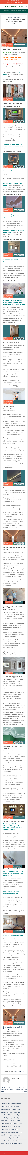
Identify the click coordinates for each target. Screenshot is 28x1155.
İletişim (24, 10)
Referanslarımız (16, 10)
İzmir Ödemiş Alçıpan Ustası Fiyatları (11, 1135)
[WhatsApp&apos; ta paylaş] (7, 1066)
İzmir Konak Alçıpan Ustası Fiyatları (10, 1141)
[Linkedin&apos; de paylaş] (20, 1066)
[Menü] (2, 6)
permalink (17, 1072)
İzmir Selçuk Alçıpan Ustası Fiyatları (10, 1126)
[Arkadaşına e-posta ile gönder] (15, 1066)
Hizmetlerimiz (5, 10)
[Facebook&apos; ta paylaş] (10, 1066)
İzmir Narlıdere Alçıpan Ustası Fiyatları (11, 1138)
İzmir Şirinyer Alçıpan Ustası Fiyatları (11, 1112)
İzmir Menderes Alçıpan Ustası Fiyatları (11, 1143)
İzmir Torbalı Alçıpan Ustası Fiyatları (10, 1120)
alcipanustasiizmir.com (13, 1061)
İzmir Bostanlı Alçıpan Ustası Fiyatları (11, 1109)
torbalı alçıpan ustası (14, 17)
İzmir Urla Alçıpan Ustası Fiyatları (10, 1106)
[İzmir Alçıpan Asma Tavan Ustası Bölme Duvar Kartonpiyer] (14, 6)
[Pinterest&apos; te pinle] (18, 1066)
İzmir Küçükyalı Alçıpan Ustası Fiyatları (11, 1117)
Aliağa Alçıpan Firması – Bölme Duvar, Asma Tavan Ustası (21, 1089)
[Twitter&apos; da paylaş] (12, 1066)
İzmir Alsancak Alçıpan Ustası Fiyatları (11, 1103)
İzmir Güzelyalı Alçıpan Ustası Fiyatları (11, 1115)
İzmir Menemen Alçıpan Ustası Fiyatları (11, 1123)
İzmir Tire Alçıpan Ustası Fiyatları (9, 1129)
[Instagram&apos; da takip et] (26, 6)
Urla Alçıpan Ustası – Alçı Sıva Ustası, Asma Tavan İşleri (7, 1089)
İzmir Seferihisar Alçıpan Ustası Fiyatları (11, 1132)
